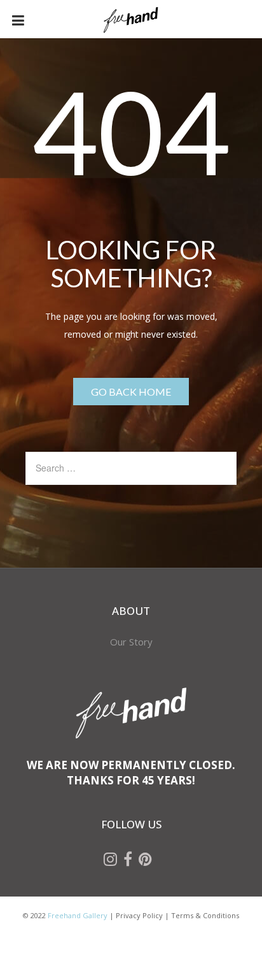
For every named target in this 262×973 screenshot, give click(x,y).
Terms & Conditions (205, 915)
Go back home (131, 392)
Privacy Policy (139, 915)
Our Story (131, 641)
